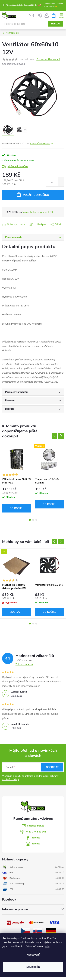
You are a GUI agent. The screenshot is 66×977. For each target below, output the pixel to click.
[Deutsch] (51, 931)
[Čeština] (25, 931)
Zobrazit (16, 612)
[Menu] (61, 15)
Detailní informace (40, 143)
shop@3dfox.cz (35, 825)
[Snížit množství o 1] (61, 184)
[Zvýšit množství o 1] (61, 179)
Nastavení (33, 955)
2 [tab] (33, 520)
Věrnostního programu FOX (38, 212)
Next (61, 436)
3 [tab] (36, 520)
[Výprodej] (49, 459)
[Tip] (16, 565)
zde (47, 946)
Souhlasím (33, 967)
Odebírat (52, 767)
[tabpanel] (16, 479)
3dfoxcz (36, 837)
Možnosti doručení (18, 166)
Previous (54, 436)
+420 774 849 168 (36, 831)
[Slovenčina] (37, 931)
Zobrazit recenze (24, 664)
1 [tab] (30, 520)
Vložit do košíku (36, 195)
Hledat (55, 23)
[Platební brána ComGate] (15, 922)
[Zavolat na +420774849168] (40, 15)
